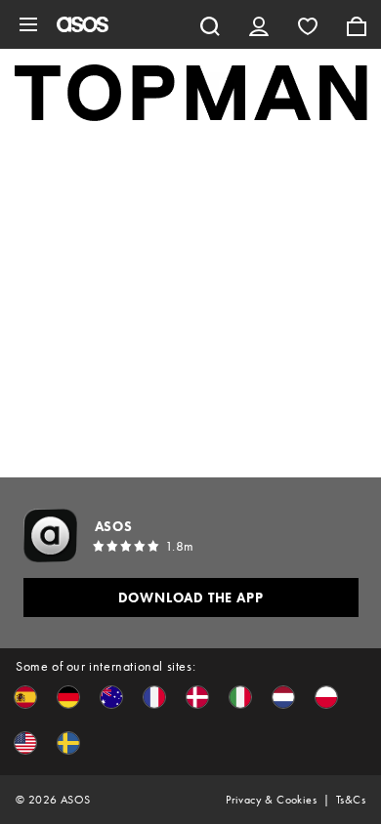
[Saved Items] (307, 24)
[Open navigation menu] (28, 24)
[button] (25, 697)
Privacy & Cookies (271, 799)
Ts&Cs (350, 799)
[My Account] (258, 24)
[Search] (210, 24)
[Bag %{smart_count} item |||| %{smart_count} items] (356, 24)
